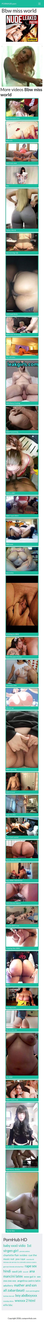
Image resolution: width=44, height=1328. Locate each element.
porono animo (25, 1251)
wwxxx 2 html (25, 1300)
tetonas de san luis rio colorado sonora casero (19, 1262)
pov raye (20, 1258)
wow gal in (30, 1276)
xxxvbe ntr (30, 1259)
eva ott (25, 1272)
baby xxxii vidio (14, 1245)
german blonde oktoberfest (13, 1267)
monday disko (8, 1301)
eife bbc (8, 1304)
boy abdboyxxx (26, 1295)
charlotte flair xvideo (15, 1255)
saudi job (17, 1271)
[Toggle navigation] (39, 4)
